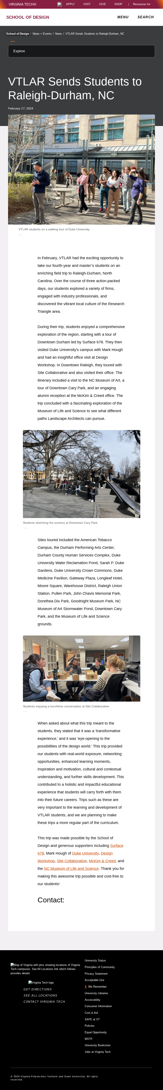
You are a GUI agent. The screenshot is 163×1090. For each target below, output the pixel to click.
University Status (95, 960)
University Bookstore (97, 1045)
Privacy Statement (96, 973)
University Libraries (96, 993)
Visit (87, 4)
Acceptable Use (94, 980)
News (59, 33)
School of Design (18, 33)
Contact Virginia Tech (45, 1001)
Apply (70, 4)
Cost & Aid (91, 1012)
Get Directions (39, 989)
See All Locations (42, 995)
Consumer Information (98, 1006)
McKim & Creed (102, 861)
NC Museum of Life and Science (71, 868)
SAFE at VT (92, 1019)
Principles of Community (100, 967)
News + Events (43, 33)
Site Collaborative (72, 861)
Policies (89, 1025)
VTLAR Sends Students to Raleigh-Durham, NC (95, 33)
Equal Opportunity (96, 1032)
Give (102, 4)
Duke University (85, 853)
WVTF (89, 1038)
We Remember (97, 986)
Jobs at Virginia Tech (98, 1051)
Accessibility (92, 999)
